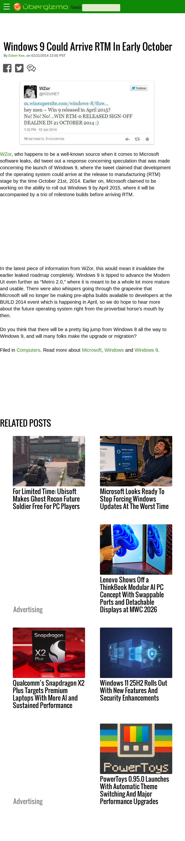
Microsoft (92, 350)
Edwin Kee (16, 55)
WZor (6, 154)
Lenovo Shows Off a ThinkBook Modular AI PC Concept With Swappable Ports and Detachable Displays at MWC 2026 (132, 594)
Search (76, 7)
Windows (114, 350)
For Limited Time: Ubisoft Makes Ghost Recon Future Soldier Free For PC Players (46, 498)
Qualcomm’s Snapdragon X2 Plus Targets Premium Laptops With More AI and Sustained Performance (48, 694)
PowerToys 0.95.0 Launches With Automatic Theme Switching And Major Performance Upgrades (134, 790)
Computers (28, 350)
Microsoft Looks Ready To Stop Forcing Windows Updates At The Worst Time (134, 498)
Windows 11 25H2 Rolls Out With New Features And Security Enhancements (133, 690)
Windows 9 (146, 350)
